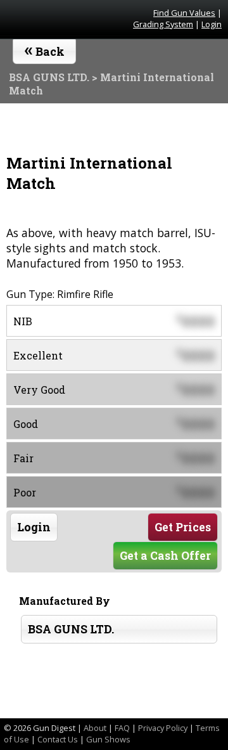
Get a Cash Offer (165, 555)
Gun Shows (108, 739)
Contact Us (57, 739)
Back (45, 49)
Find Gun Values (184, 12)
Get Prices (183, 527)
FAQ (122, 728)
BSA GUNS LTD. (71, 629)
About (95, 728)
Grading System (163, 24)
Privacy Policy (162, 728)
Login (211, 24)
